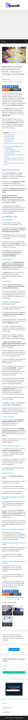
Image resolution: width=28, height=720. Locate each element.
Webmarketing (6, 79)
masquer (12, 132)
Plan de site (6, 712)
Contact (5, 703)
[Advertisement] (14, 25)
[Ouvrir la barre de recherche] (26, 41)
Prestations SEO (14, 649)
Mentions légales (7, 707)
